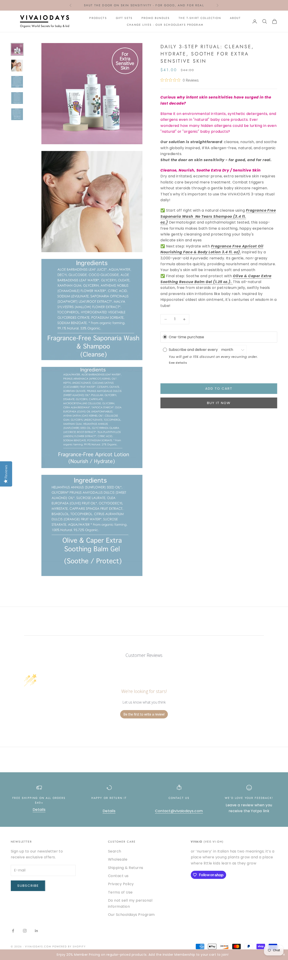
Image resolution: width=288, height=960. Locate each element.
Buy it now (219, 402)
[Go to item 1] (17, 49)
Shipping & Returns (125, 867)
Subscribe (28, 885)
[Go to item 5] (17, 114)
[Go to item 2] (17, 65)
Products (98, 18)
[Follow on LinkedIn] (36, 930)
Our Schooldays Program (131, 914)
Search (114, 851)
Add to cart (218, 388)
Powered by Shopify (69, 946)
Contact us (118, 875)
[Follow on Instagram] (24, 930)
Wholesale (117, 859)
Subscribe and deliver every (194, 349)
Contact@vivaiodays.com (179, 811)
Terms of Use (120, 892)
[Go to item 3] (17, 81)
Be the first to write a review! (144, 714)
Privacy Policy (121, 884)
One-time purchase (186, 337)
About (235, 18)
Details (39, 809)
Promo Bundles (156, 18)
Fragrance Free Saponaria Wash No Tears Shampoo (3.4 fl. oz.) (218, 216)
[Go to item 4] (17, 98)
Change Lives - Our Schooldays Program (165, 25)
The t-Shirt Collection (200, 18)
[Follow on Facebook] (13, 930)
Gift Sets (124, 18)
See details (178, 363)
